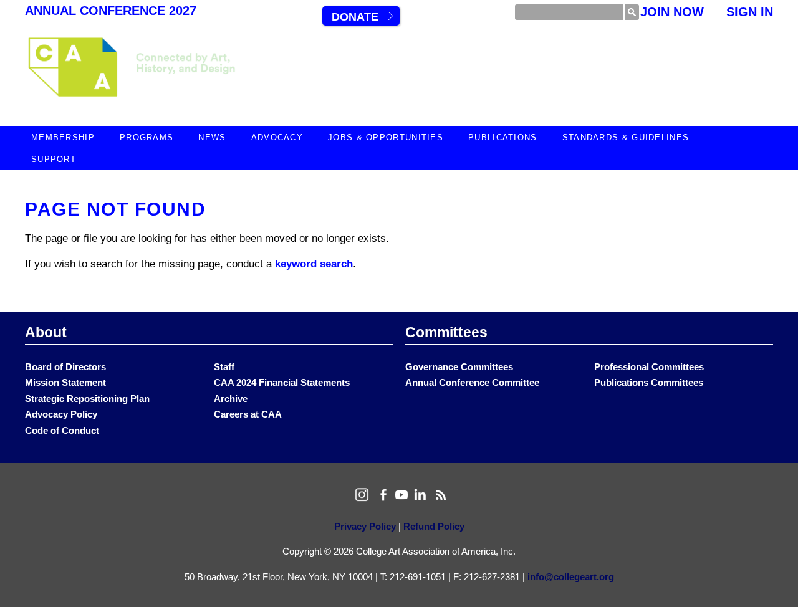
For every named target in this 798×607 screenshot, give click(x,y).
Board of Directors (65, 366)
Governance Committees (459, 366)
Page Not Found (115, 209)
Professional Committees (649, 366)
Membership (63, 137)
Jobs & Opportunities (385, 137)
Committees (446, 332)
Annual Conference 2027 (110, 10)
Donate (355, 17)
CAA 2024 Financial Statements (282, 382)
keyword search (314, 264)
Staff (224, 366)
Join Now (672, 12)
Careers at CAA (248, 414)
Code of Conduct (62, 430)
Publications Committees (648, 382)
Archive (231, 398)
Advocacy (277, 137)
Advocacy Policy (61, 414)
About (46, 332)
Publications (502, 137)
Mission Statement (65, 382)
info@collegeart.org (570, 576)
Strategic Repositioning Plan (87, 398)
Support (53, 159)
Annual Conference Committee (472, 382)
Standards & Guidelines (626, 137)
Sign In (749, 12)
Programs (146, 137)
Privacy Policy (365, 526)
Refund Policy (433, 526)
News (212, 137)
